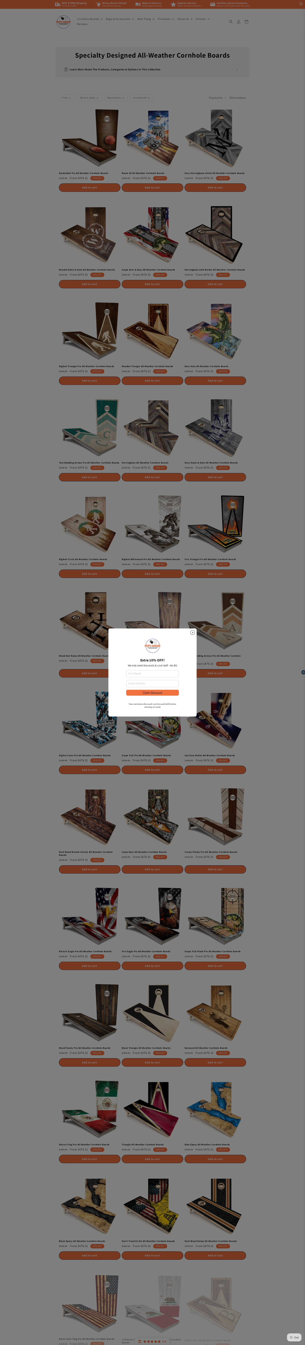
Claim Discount (152, 693)
